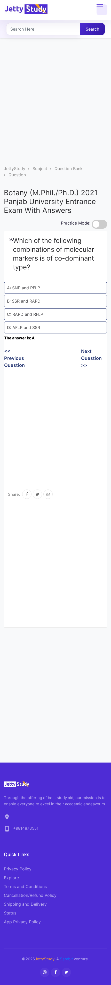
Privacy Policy (17, 868)
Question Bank (68, 168)
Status (10, 913)
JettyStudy (14, 168)
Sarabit (66, 958)
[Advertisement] (55, 107)
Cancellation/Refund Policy (30, 895)
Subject (40, 168)
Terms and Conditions (25, 886)
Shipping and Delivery (25, 904)
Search (92, 29)
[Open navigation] (102, 9)
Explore (11, 877)
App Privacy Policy (22, 921)
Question (17, 174)
